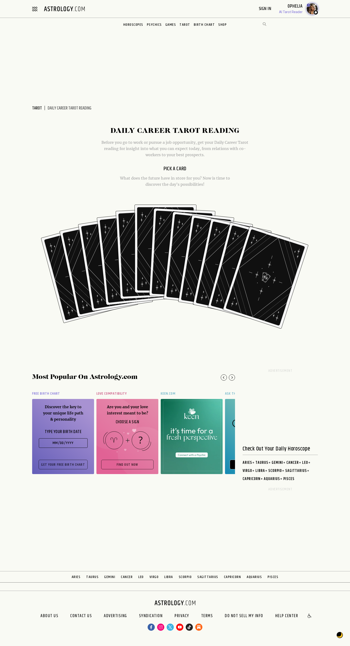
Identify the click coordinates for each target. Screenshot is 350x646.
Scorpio (275, 471)
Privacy (182, 616)
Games (170, 25)
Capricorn (251, 479)
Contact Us (81, 616)
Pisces (289, 479)
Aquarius (272, 479)
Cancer (292, 463)
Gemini (277, 463)
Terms (207, 616)
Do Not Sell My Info (244, 616)
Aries (247, 463)
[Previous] (224, 377)
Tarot (185, 25)
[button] (310, 616)
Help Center (286, 616)
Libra (260, 471)
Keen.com (168, 394)
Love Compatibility (111, 394)
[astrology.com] (64, 8)
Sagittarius (296, 471)
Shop (222, 25)
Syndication (151, 616)
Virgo (247, 471)
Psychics (154, 25)
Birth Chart (204, 25)
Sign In (265, 8)
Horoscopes (133, 25)
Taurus (261, 463)
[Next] (232, 377)
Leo (305, 463)
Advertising (115, 616)
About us (49, 616)
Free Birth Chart (46, 394)
